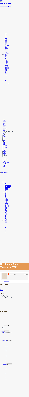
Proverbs (6, 43)
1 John (5, 77)
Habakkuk (6, 37)
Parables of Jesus (7, 86)
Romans (6, 60)
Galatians (6, 63)
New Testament (5, 54)
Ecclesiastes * (6, 391)
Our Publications (5, 328)
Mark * (5, 194)
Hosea (5, 235)
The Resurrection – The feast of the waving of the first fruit (8, 287)
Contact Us (3, 169)
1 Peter (6, 75)
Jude (5, 80)
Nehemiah (6, 52)
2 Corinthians (6, 62)
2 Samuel (6, 229)
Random (6, 90)
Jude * (5, 218)
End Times (6, 89)
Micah (5, 35)
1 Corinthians (6, 61)
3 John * (6, 217)
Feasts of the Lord (7, 83)
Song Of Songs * (6, 389)
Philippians (6, 65)
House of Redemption (5, 6)
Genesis (6, 221)
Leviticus (6, 223)
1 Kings (6, 230)
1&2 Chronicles (7, 53)
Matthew (6, 55)
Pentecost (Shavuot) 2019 (3, 290)
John (5, 58)
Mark (5, 56)
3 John (5, 79)
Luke (5, 57)
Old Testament (5, 220)
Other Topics (5, 183)
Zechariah (6, 40)
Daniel (5, 50)
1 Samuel (6, 228)
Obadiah (6, 33)
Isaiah (5, 232)
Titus (5, 71)
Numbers (6, 224)
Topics (4, 82)
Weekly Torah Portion (8, 85)
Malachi (6, 41)
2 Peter (6, 76)
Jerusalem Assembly (5, 3)
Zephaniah (6, 38)
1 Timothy (6, 69)
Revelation (6, 81)
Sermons (3, 182)
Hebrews (6, 73)
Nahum (6, 36)
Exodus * (6, 222)
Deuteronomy (6, 225)
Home (2, 324)
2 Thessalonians (7, 68)
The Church (6, 87)
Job (5, 44)
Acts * (5, 197)
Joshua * (6, 226)
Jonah (5, 34)
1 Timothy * (6, 207)
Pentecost (6, 281)
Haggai (5, 39)
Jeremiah (6, 233)
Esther (5, 49)
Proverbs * (6, 387)
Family (5, 88)
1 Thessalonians (7, 67)
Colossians (6, 66)
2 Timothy (6, 70)
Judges (6, 227)
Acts (5, 59)
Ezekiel (6, 234)
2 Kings (6, 231)
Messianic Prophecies (8, 84)
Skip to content (2, 0)
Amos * (6, 237)
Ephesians (6, 64)
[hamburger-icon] (0, 8)
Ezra (5, 51)
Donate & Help (4, 170)
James (5, 74)
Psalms (6, 42)
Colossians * (6, 204)
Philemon (6, 72)
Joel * (5, 236)
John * (5, 196)
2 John (5, 78)
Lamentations (6, 48)
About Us (3, 325)
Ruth (5, 46)
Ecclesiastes (6, 47)
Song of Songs (7, 45)
